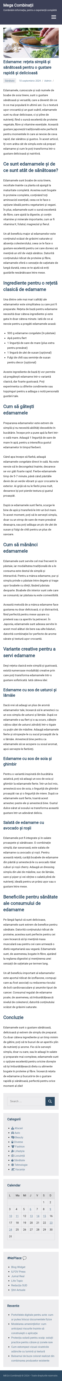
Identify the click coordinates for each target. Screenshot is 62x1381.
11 (17, 1216)
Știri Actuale (18, 1290)
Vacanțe (20, 1169)
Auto (17, 1132)
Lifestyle (19, 1151)
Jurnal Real (17, 1276)
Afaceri (18, 1128)
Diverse (18, 1142)
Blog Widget (18, 1267)
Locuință (19, 1155)
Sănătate (10, 80)
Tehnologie (20, 1164)
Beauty (19, 1137)
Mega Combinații (18, 5)
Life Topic (17, 1280)
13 (31, 1216)
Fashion (20, 1146)
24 (10, 1229)
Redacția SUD (19, 1285)
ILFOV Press (18, 1271)
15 (44, 1216)
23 (51, 1222)
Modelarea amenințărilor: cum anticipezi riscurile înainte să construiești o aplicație (28, 1328)
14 (37, 1216)
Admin (47, 80)
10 (10, 1216)
